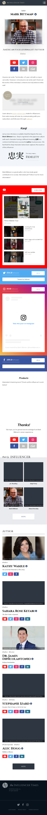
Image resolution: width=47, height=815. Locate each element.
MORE (23, 516)
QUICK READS (12, 809)
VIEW (38, 273)
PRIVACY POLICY (22, 809)
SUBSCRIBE (38, 190)
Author (23, 53)
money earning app (19, 113)
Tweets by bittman (23, 279)
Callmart (29, 119)
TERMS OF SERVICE (33, 809)
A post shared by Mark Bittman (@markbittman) (22, 347)
